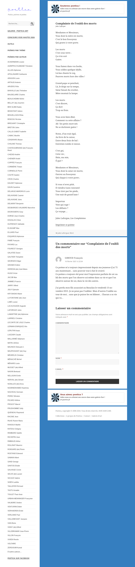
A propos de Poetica (74, 416)
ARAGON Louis (14, 78)
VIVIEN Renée (13, 539)
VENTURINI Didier (15, 507)
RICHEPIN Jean (14, 437)
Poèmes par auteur (17, 57)
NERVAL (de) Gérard (15, 380)
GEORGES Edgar (14, 261)
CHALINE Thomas (15, 144)
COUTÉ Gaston (13, 175)
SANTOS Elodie (14, 466)
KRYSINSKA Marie (15, 294)
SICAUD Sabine (14, 478)
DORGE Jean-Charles (16, 216)
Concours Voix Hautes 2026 (21, 37)
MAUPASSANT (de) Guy (17, 351)
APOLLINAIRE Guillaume (17, 74)
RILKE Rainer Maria (15, 421)
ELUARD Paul (13, 232)
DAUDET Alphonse (15, 183)
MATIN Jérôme (13, 343)
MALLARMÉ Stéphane (16, 339)
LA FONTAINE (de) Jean (17, 298)
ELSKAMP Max (13, 228)
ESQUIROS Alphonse (16, 236)
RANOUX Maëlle (14, 425)
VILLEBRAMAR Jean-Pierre (18, 531)
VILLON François (14, 535)
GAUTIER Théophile (15, 257)
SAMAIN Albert (13, 457)
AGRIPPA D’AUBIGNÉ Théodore (20, 66)
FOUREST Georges (15, 249)
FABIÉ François (13, 240)
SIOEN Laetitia (13, 482)
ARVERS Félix (13, 86)
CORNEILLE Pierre (15, 171)
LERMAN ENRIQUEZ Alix (17, 326)
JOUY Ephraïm (13, 290)
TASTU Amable (13, 490)
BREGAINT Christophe (16, 123)
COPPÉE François (15, 163)
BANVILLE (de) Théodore (17, 91)
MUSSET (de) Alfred (15, 367)
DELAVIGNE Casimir (16, 195)
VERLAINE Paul (14, 515)
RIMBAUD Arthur (14, 441)
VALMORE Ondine (15, 503)
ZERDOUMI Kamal (15, 548)
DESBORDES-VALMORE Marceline (21, 208)
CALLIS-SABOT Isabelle (17, 131)
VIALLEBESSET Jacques (17, 519)
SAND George (13, 462)
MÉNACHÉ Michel (15, 359)
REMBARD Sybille (15, 433)
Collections (60, 416)
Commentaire (62, 323)
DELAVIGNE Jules (15, 199)
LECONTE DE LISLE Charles (19, 322)
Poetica (58, 411)
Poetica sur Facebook (19, 558)
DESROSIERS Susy (15, 212)
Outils (11, 44)
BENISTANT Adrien (15, 111)
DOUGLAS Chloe (14, 220)
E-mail (59, 369)
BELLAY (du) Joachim (16, 103)
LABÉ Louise (13, 302)
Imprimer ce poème (65, 224)
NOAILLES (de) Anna (16, 384)
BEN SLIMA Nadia (15, 107)
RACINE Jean (13, 417)
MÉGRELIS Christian (16, 355)
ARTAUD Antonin (14, 82)
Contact (87, 416)
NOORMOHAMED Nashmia (18, 388)
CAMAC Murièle (14, 135)
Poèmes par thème (16, 50)
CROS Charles (13, 179)
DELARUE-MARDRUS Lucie (19, 191)
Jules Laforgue (63, 233)
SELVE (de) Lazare (15, 474)
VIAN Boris (12, 523)
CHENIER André (14, 159)
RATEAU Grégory (14, 429)
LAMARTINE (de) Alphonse (18, 314)
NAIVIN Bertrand (14, 371)
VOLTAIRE (12, 544)
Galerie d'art (97, 416)
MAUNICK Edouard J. (16, 347)
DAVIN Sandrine (14, 187)
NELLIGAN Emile (14, 376)
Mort (72, 233)
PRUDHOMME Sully (15, 408)
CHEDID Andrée (14, 154)
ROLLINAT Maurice (15, 445)
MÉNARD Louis (14, 363)
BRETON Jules (13, 127)
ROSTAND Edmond (15, 453)
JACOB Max (12, 277)
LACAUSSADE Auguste (17, 306)
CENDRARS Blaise (15, 140)
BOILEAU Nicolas (14, 119)
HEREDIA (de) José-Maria (17, 269)
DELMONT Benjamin (16, 203)
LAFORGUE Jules (14, 310)
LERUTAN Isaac (14, 330)
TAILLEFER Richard (15, 486)
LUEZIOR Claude (14, 335)
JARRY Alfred (13, 285)
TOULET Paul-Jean (15, 494)
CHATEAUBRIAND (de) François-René (20, 149)
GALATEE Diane (14, 253)
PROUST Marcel (14, 404)
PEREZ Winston (14, 396)
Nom (59, 358)
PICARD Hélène (14, 400)
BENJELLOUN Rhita (15, 115)
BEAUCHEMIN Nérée (16, 99)
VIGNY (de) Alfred (14, 527)
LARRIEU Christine (15, 318)
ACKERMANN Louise (16, 62)
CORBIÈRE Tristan (15, 167)
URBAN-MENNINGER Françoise (20, 498)
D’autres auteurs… (15, 552)
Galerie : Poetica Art (18, 31)
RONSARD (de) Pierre (16, 449)
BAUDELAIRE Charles (16, 95)
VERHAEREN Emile (15, 511)
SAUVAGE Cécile (14, 470)
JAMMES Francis (14, 281)
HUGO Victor (12, 273)
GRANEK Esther (14, 265)
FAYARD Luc (13, 244)
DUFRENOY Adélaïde (16, 224)
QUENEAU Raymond (16, 412)
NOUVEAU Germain (15, 392)
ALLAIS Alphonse (14, 70)
